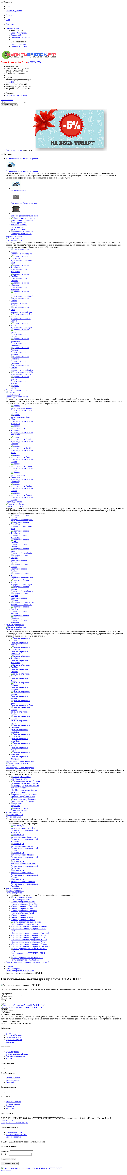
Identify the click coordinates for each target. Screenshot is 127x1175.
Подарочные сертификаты (17, 1054)
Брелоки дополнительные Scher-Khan (22, 422)
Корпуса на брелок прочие (22, 520)
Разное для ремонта (19, 810)
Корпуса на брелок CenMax (19, 545)
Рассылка (10, 1108)
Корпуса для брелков (15, 502)
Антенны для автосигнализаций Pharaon (24, 876)
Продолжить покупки (10, 1163)
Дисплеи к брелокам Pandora (19, 713)
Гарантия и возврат (14, 1037)
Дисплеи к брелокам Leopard (19, 722)
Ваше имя (5, 1152)
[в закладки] (10, 1010)
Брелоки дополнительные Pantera (22, 460)
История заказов (13, 1104)
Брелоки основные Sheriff (22, 296)
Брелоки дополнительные (17, 390)
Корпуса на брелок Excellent (19, 612)
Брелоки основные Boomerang (19, 344)
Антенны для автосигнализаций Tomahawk (24, 840)
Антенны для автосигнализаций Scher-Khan (24, 831)
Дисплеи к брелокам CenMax (19, 670)
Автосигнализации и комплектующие (22, 158)
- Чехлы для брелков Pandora (23, 915)
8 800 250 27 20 (7, 1120)
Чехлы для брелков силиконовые (25, 924)
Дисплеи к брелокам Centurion (19, 731)
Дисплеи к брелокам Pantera (19, 697)
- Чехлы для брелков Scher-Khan (24, 904)
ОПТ (8, 20)
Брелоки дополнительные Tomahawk (22, 433)
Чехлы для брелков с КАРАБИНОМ (26, 960)
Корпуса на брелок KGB (21, 605)
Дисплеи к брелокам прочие (19, 643)
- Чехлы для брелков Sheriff (22, 913)
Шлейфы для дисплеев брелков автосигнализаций (24, 791)
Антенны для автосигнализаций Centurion (24, 885)
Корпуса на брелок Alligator (19, 599)
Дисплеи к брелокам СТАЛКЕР (19, 740)
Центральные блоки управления (24, 203)
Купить (4, 1010)
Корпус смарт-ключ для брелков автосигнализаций (27, 962)
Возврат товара (12, 1080)
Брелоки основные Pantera (22, 370)
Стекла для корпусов (20, 779)
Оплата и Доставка (14, 11)
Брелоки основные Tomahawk (19, 270)
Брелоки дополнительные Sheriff (22, 451)
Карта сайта (11, 1082)
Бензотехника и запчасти (16, 1135)
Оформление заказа (19, 46)
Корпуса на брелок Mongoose (19, 621)
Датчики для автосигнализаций (24, 216)
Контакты (10, 24)
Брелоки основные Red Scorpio (21, 320)
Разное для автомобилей (21, 234)
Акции (9, 1058)
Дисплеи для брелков (15, 625)
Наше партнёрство (14, 1132)
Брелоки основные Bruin (21, 312)
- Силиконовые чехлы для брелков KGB (28, 937)
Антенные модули (13, 812)
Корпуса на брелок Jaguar (21, 584)
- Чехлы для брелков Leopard (23, 920)
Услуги (9, 15)
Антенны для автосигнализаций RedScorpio (24, 867)
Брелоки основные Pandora (19, 304)
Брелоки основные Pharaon (19, 382)
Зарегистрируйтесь (14, 150)
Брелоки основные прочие (22, 254)
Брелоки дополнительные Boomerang (22, 480)
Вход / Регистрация (19, 33)
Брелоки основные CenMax (19, 279)
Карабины (15, 806)
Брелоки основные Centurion (19, 362)
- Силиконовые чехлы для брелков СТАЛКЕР (30, 946)
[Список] (2, 1003)
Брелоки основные (14, 236)
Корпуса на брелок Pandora (19, 570)
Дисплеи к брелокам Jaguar (19, 749)
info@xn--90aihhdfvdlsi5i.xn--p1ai (14, 1123)
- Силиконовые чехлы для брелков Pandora (29, 940)
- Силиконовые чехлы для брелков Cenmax (29, 944)
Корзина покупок (18, 44)
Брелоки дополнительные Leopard (22, 469)
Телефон (4, 1154)
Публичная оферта (14, 1040)
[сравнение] (12, 1010)
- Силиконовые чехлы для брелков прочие (29, 926)
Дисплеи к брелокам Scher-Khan (19, 652)
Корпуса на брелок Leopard (19, 561)
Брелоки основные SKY (21, 374)
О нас (8, 6)
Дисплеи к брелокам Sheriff (19, 679)
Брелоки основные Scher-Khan (21, 261)
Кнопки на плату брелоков (22, 801)
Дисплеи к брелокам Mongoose (19, 757)
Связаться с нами (13, 1078)
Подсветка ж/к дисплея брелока (24, 783)
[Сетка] (4, 1003)
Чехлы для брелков (14, 888)
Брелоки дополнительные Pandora (22, 489)
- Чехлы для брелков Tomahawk (24, 906)
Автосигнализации (19, 190)
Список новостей (13, 1137)
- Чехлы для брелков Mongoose (24, 911)
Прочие (14, 388)
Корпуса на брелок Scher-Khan (21, 527)
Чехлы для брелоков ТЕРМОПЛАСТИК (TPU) (28, 954)
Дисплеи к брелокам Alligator (19, 688)
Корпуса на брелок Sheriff (22, 578)
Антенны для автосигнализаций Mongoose (24, 858)
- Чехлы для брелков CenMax (23, 908)
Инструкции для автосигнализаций (19, 228)
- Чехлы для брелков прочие (23, 902)
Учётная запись (12, 28)
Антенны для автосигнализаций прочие (24, 849)
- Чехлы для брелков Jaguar (22, 917)
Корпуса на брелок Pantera (22, 591)
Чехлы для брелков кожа (21, 899)
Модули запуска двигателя (22, 220)
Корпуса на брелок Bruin (21, 553)
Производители (12, 1052)
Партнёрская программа (16, 1056)
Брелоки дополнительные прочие (22, 411)
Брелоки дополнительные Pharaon (22, 498)
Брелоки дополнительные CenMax (22, 442)
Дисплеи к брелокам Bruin (22, 705)
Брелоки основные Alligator (19, 353)
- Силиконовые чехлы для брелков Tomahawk (30, 933)
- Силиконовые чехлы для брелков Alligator (29, 935)
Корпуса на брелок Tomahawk (19, 536)
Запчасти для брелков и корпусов (20, 761)
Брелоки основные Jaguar (21, 327)
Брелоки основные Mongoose (19, 288)
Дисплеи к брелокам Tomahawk (19, 661)
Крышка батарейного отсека (23, 797)
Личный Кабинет (13, 1102)
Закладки (10, 1106)
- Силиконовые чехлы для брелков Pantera (28, 942)
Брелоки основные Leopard (19, 335)
